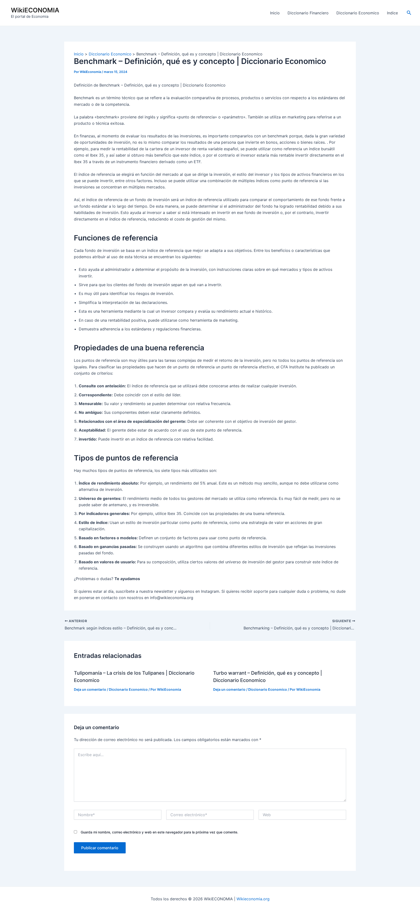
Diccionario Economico (357, 12)
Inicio (275, 12)
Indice (392, 12)
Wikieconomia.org (253, 898)
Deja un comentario (90, 689)
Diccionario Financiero (308, 12)
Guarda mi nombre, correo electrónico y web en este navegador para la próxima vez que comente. (159, 832)
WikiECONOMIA (35, 10)
